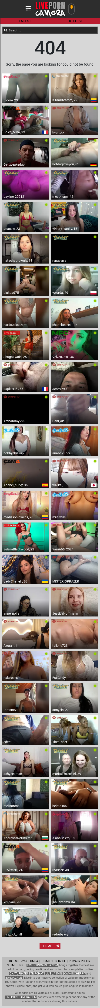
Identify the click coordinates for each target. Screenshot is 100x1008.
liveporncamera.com (21, 997)
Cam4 (68, 973)
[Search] (6, 30)
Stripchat (36, 973)
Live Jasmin (54, 973)
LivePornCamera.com (42, 965)
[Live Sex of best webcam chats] (50, 16)
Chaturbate (18, 973)
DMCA (34, 961)
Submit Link (15, 965)
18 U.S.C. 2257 (18, 961)
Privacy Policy (79, 961)
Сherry (79, 973)
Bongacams (13, 977)
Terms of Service (53, 961)
